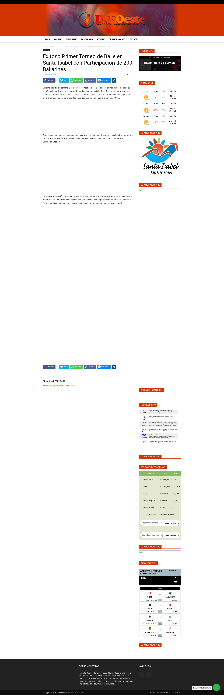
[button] (178, 39)
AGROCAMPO (87, 39)
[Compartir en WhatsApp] (76, 80)
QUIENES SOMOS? (117, 39)
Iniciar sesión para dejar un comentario (59, 386)
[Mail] (179, 2)
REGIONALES (71, 39)
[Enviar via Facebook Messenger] (104, 80)
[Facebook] (175, 2)
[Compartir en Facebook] (49, 80)
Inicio (45, 46)
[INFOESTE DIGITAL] (112, 20)
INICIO (48, 39)
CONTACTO (133, 39)
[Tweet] (64, 80)
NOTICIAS (100, 39)
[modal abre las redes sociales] (114, 80)
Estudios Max (79, 692)
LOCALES (58, 39)
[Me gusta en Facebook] (90, 80)
